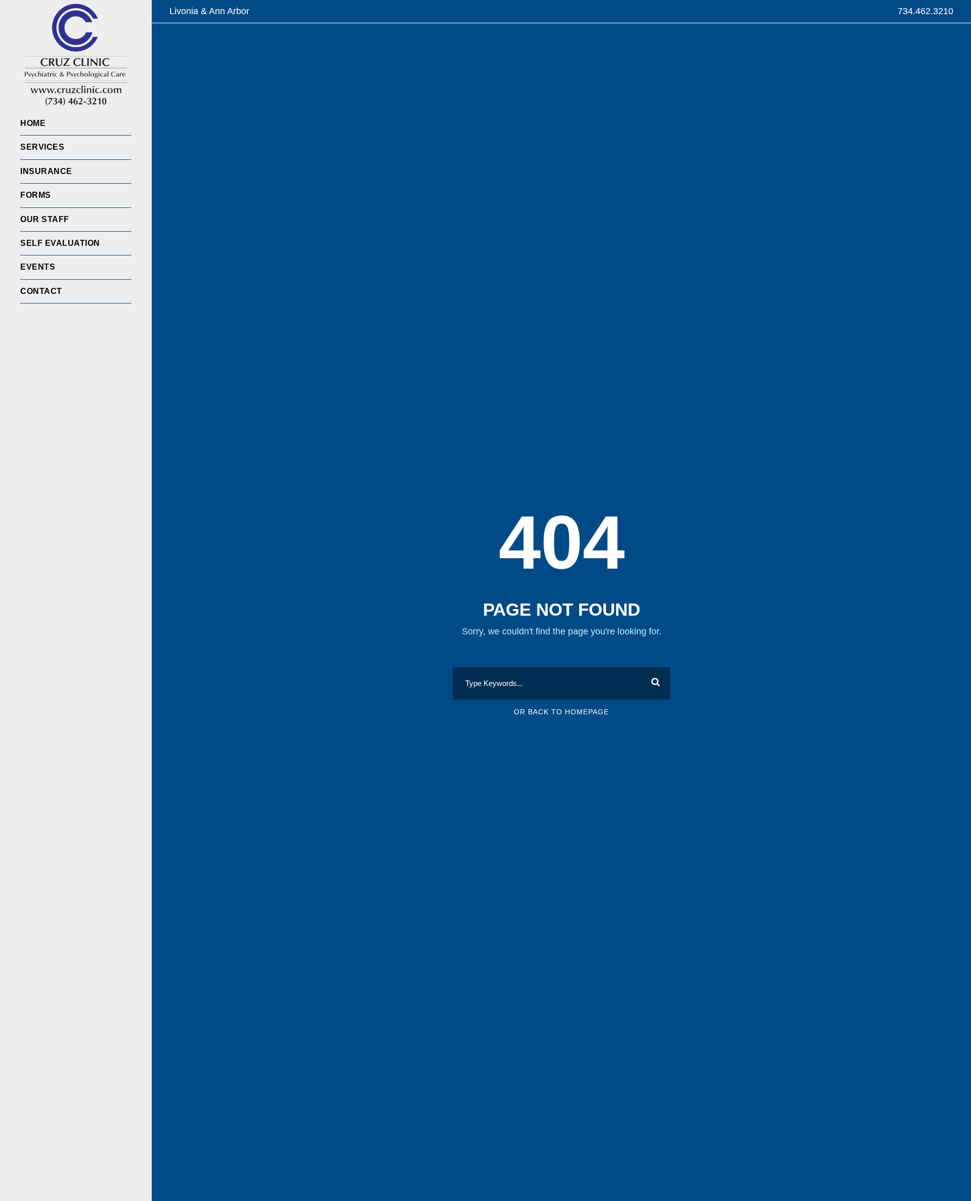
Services (42, 147)
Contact (41, 291)
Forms (35, 195)
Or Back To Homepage (561, 712)
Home (33, 123)
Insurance (46, 171)
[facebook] (43, 319)
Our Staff (44, 219)
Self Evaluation (60, 243)
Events (37, 267)
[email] (24, 319)
